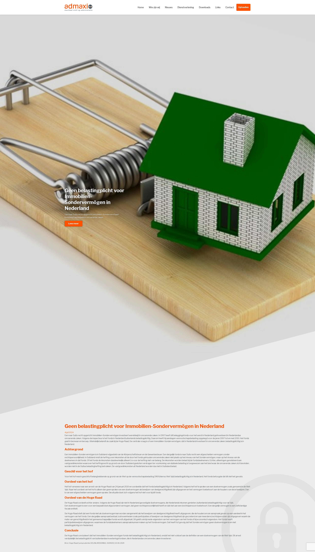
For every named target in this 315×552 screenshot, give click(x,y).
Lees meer (73, 223)
